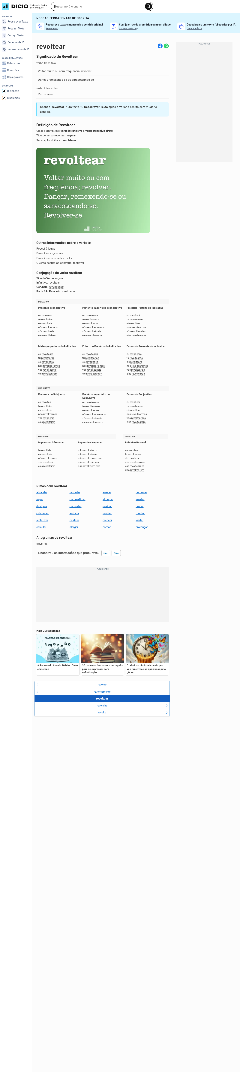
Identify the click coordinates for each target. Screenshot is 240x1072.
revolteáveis (94, 331)
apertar (140, 499)
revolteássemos (96, 414)
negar (39, 499)
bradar (140, 506)
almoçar (108, 499)
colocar (107, 520)
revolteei (135, 315)
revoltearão (138, 373)
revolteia (47, 323)
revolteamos (50, 327)
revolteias (46, 319)
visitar (139, 520)
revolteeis (48, 418)
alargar (74, 527)
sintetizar (42, 520)
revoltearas (47, 358)
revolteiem (49, 422)
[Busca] (148, 6)
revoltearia (92, 354)
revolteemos (50, 414)
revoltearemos (139, 365)
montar (140, 513)
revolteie (46, 402)
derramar (141, 492)
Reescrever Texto (96, 107)
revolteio (47, 315)
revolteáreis (49, 369)
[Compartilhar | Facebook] (160, 46)
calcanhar (42, 513)
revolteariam (94, 373)
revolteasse (92, 402)
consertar (76, 506)
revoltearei (136, 354)
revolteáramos (51, 365)
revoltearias (92, 358)
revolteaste (136, 319)
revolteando (56, 286)
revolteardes (138, 418)
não (116, 552)
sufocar (74, 513)
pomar (107, 527)
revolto (102, 712)
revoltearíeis (94, 369)
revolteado (68, 291)
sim (106, 552)
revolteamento (102, 691)
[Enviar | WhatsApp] (166, 46)
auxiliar (107, 513)
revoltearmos (139, 414)
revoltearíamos (96, 365)
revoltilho (102, 705)
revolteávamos (95, 327)
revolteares (136, 406)
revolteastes (138, 331)
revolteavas (92, 319)
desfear (74, 520)
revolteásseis (94, 418)
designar (41, 506)
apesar (107, 492)
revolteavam (94, 335)
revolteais (48, 331)
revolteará (136, 361)
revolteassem (95, 422)
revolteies (46, 406)
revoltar (102, 684)
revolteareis (138, 369)
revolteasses (92, 406)
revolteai (48, 462)
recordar (75, 492)
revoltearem (139, 422)
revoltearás (136, 358)
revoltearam (139, 335)
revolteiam (49, 335)
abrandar (41, 492)
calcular (41, 527)
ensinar (107, 506)
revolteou (135, 323)
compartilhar (78, 499)
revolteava (92, 315)
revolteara (47, 354)
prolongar (142, 527)
